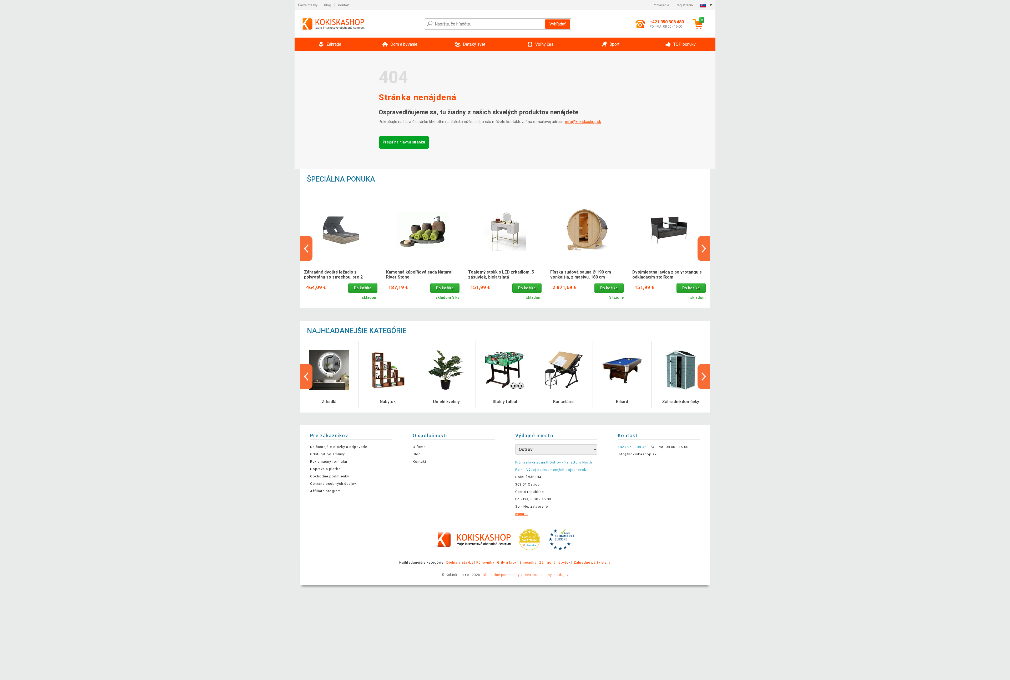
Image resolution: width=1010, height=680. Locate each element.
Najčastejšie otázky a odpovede (338, 447)
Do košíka (362, 288)
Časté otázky (307, 5)
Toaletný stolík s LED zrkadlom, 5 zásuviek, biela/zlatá (501, 275)
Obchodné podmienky (329, 476)
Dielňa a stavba (460, 562)
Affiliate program (325, 491)
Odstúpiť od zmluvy (327, 454)
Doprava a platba (325, 469)
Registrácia (684, 5)
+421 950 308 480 (633, 447)
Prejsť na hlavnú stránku (404, 142)
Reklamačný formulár (328, 461)
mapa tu (521, 514)
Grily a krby (507, 562)
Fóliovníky (485, 562)
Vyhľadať (557, 24)
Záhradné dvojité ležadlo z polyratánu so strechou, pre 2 (333, 275)
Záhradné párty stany (592, 562)
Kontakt (344, 5)
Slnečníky (527, 562)
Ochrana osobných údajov (333, 484)
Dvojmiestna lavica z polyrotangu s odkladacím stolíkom (667, 275)
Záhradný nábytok (555, 562)
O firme (419, 447)
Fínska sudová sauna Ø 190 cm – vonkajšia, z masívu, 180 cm (582, 275)
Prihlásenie (661, 5)
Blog (327, 5)
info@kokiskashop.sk (583, 122)
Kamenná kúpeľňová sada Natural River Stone (419, 275)
